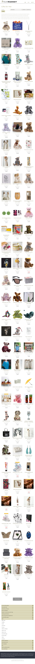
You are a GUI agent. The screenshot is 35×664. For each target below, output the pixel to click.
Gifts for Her (4, 630)
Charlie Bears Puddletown (17, 336)
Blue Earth (28, 474)
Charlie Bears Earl (29, 115)
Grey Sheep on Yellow (6, 99)
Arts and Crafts (4, 607)
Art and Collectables (5, 605)
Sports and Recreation (5, 647)
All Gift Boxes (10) (14, 14)
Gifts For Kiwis (28, 49)
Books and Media (5, 610)
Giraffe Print (6, 574)
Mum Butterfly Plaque (17, 99)
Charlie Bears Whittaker (29, 81)
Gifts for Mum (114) (26, 17)
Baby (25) (25, 14)
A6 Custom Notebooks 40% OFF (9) (7, 14)
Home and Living (5, 642)
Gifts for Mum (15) (15, 17)
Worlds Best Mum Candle (28, 352)
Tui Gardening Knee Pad (28, 540)
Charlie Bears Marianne (17, 48)
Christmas (3, 625)
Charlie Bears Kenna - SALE (17, 472)
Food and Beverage (5, 617)
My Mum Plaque (28, 523)
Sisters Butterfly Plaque (17, 489)
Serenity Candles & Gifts (17, 236)
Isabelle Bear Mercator (29, 268)
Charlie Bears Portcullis (29, 557)
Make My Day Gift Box (28, 99)
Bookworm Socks (17, 64)
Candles (3, 622)
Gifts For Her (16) (9, 17)
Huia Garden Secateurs (6, 591)
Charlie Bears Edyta (28, 183)
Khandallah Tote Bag (6, 438)
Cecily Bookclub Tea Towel (17, 523)
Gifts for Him (4, 632)
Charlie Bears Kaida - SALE (6, 523)
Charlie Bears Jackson (29, 252)
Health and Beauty (5, 640)
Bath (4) (28, 14)
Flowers (3, 627)
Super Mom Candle (17, 235)
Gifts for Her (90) (4, 17)
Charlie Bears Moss (28, 235)
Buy (25, 2)
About (32, 2)
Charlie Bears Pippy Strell (17, 302)
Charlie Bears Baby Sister (6, 285)
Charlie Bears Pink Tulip (6, 302)
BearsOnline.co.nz (6, 32)
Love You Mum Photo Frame (6, 183)
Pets (2, 645)
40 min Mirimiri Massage (29, 489)
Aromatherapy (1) (20, 14)
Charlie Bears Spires (17, 319)
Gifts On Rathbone (17, 32)
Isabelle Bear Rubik (17, 166)
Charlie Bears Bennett (29, 132)
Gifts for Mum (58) (20, 17)
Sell (28, 2)
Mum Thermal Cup (29, 336)
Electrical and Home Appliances (7, 615)
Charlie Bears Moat (28, 574)
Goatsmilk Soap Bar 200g (28, 48)
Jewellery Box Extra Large (28, 285)
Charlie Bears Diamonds (17, 115)
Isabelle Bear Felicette (29, 64)
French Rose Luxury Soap (28, 149)
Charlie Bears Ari (17, 149)
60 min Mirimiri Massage (6, 506)
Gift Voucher (17, 31)
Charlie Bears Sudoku (6, 352)
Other (3, 637)
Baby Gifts (3, 620)
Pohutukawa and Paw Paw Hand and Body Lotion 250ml (6, 82)
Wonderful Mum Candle (17, 252)
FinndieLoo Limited (6, 576)
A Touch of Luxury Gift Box (17, 132)
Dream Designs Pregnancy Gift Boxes (6, 50)
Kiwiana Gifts (4, 635)
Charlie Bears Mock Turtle (6, 455)
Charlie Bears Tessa (6, 31)
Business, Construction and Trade (7, 612)
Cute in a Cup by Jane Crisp (6, 336)
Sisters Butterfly (6, 540)
